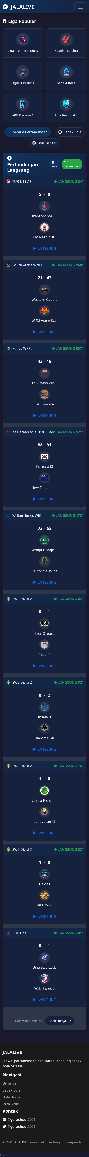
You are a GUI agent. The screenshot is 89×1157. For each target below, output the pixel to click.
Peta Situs (11, 1104)
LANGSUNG (46, 248)
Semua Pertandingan (30, 132)
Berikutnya (57, 1020)
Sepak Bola (72, 132)
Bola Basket (47, 143)
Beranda (9, 1083)
